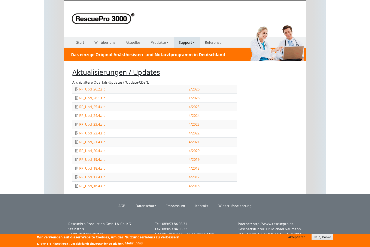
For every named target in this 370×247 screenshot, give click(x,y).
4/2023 (194, 124)
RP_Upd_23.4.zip (92, 124)
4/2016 (194, 186)
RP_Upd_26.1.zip (92, 98)
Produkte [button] (158, 42)
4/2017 (194, 177)
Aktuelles (133, 42)
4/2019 (194, 159)
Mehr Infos (134, 243)
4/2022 (194, 133)
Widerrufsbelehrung (235, 205)
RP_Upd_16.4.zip (92, 186)
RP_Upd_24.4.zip (92, 115)
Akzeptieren (296, 237)
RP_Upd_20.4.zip (92, 150)
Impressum (175, 205)
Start (80, 42)
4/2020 (194, 150)
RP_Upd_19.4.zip (92, 159)
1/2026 (194, 98)
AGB (121, 205)
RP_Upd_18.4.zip (92, 168)
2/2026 (194, 89)
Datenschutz (146, 205)
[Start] (105, 18)
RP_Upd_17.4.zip (92, 177)
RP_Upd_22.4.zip (92, 133)
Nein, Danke (322, 237)
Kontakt (201, 205)
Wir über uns (104, 42)
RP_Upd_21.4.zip (92, 142)
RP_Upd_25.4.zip (92, 106)
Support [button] (185, 42)
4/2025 (194, 106)
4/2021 (194, 142)
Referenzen (214, 42)
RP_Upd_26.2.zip (92, 89)
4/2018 (194, 168)
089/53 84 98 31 (174, 223)
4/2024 (194, 115)
